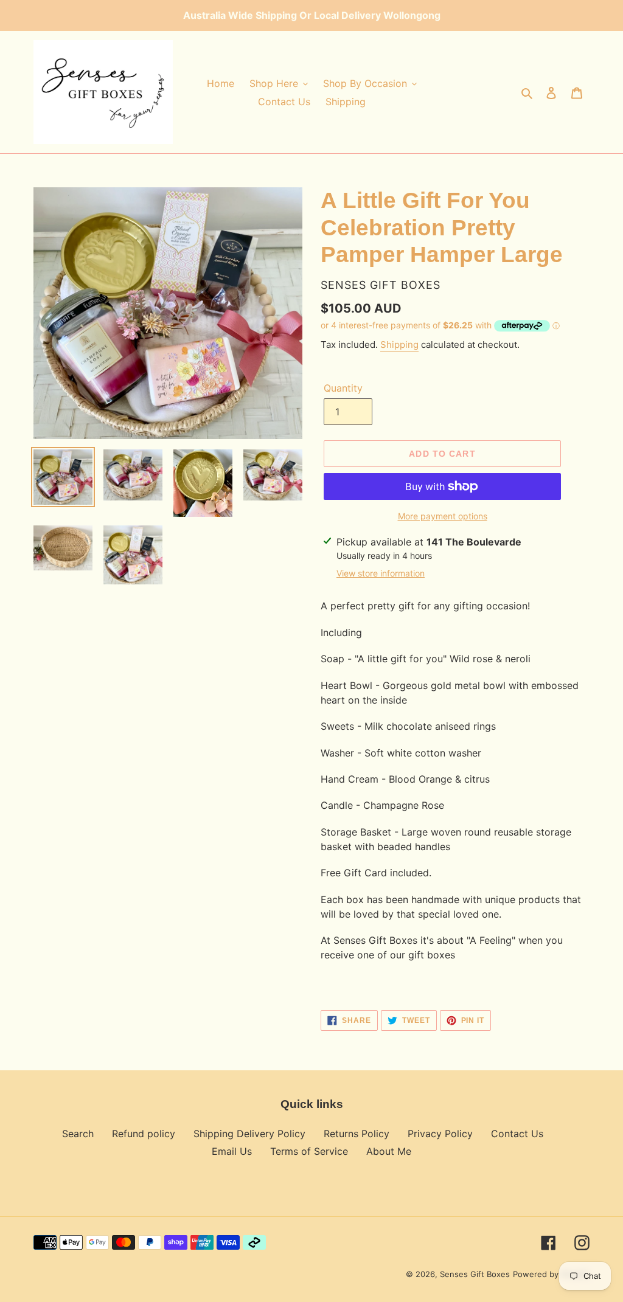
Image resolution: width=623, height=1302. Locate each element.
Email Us (232, 1151)
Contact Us (517, 1133)
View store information (380, 573)
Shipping (399, 344)
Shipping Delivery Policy (249, 1133)
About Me (388, 1151)
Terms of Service (309, 1151)
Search (78, 1133)
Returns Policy (356, 1133)
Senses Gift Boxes (475, 1274)
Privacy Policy (440, 1133)
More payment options (442, 516)
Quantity (343, 388)
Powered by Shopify (551, 1274)
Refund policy (143, 1133)
